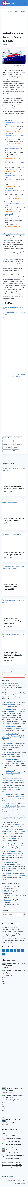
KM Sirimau (15, 450)
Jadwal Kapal (17, 437)
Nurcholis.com (10, 1176)
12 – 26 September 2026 (13, 754)
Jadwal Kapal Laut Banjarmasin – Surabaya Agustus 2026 (13, 621)
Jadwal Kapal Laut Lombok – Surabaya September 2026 (14, 520)
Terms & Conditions (19, 1183)
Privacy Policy (21, 1180)
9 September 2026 (11, 787)
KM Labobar (16, 447)
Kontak (13, 1180)
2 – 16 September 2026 (17, 824)
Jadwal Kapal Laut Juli (9, 444)
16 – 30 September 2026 (18, 728)
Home (3, 11)
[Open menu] (24, 3)
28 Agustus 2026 (9, 695)
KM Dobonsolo (10, 822)
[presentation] (14, 475)
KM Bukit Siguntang (12, 734)
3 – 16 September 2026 (17, 846)
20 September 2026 (16, 736)
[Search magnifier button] (24, 676)
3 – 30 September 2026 (12, 704)
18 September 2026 (11, 711)
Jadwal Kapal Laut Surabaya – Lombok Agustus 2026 (11, 586)
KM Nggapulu (6, 450)
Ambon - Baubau (7, 437)
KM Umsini (7, 904)
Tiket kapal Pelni (7, 259)
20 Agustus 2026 (11, 875)
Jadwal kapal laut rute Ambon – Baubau (13, 234)
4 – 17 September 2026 (12, 838)
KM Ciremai (20, 444)
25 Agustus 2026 (15, 853)
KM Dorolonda (7, 447)
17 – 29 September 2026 (13, 772)
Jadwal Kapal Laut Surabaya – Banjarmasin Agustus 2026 (13, 655)
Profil (8, 1180)
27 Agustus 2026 (11, 831)
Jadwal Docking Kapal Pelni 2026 (12, 1163)
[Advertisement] (14, 22)
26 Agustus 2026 (11, 817)
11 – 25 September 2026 (18, 761)
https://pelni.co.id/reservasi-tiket (15, 255)
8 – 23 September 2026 (17, 796)
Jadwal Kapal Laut (11, 11)
